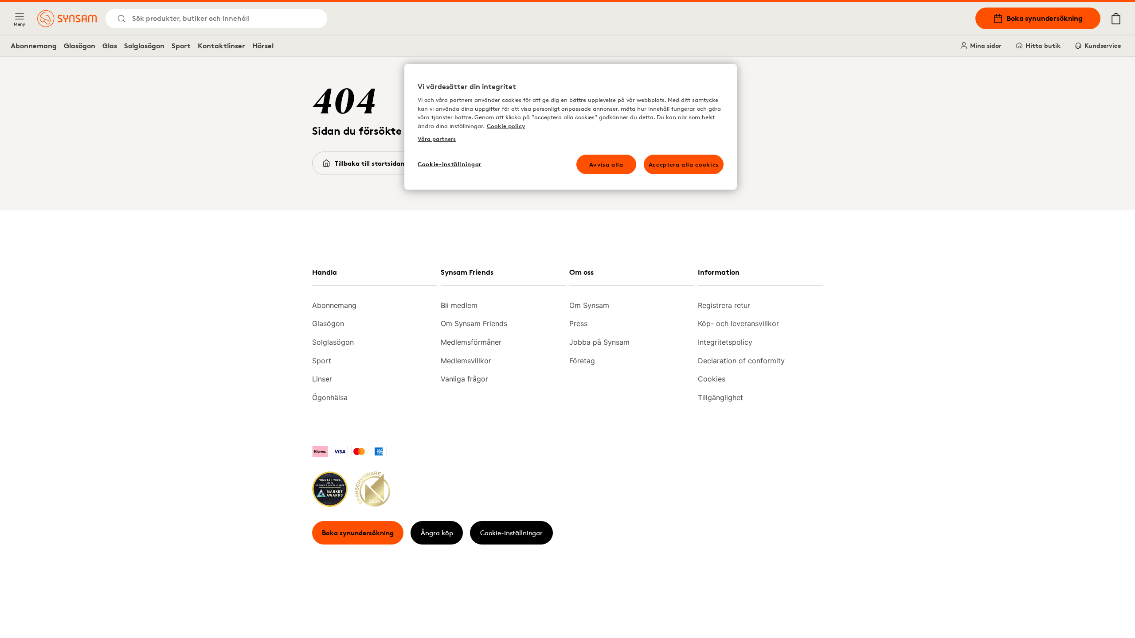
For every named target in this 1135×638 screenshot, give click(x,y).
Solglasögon (144, 45)
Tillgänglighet (720, 397)
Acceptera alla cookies (684, 164)
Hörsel (263, 45)
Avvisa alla (606, 164)
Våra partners (437, 138)
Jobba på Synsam (599, 342)
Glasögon (79, 45)
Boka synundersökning (1044, 18)
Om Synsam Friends (474, 323)
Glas (109, 45)
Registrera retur (724, 305)
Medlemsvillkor (466, 360)
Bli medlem (459, 305)
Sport (181, 45)
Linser (322, 378)
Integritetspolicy (725, 342)
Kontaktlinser (221, 45)
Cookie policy (506, 125)
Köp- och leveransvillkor (738, 323)
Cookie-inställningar (511, 533)
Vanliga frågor (464, 378)
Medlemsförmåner (471, 342)
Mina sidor (986, 45)
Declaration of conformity (741, 360)
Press (578, 323)
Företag (582, 360)
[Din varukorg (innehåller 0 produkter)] (1116, 19)
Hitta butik (1043, 45)
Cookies (711, 378)
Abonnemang (34, 45)
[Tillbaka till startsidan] (67, 18)
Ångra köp (437, 533)
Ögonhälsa (330, 397)
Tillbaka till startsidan (369, 163)
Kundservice (1102, 45)
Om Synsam (589, 305)
